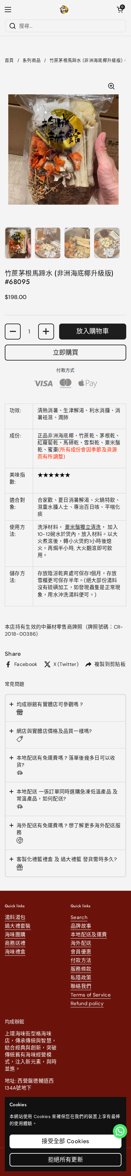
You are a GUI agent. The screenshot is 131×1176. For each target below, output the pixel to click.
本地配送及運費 (89, 934)
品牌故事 (81, 926)
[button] (120, 9)
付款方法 (81, 960)
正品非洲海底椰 (56, 435)
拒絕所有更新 (65, 1160)
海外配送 (81, 943)
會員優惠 (81, 951)
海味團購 (15, 934)
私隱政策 (81, 977)
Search (79, 917)
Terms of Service (91, 994)
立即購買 (65, 352)
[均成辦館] (64, 9)
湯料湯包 (15, 917)
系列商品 (32, 60)
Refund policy (87, 1003)
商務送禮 (15, 943)
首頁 (9, 60)
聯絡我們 (81, 986)
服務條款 (81, 969)
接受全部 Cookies (65, 1141)
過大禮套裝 (18, 926)
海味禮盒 (15, 951)
